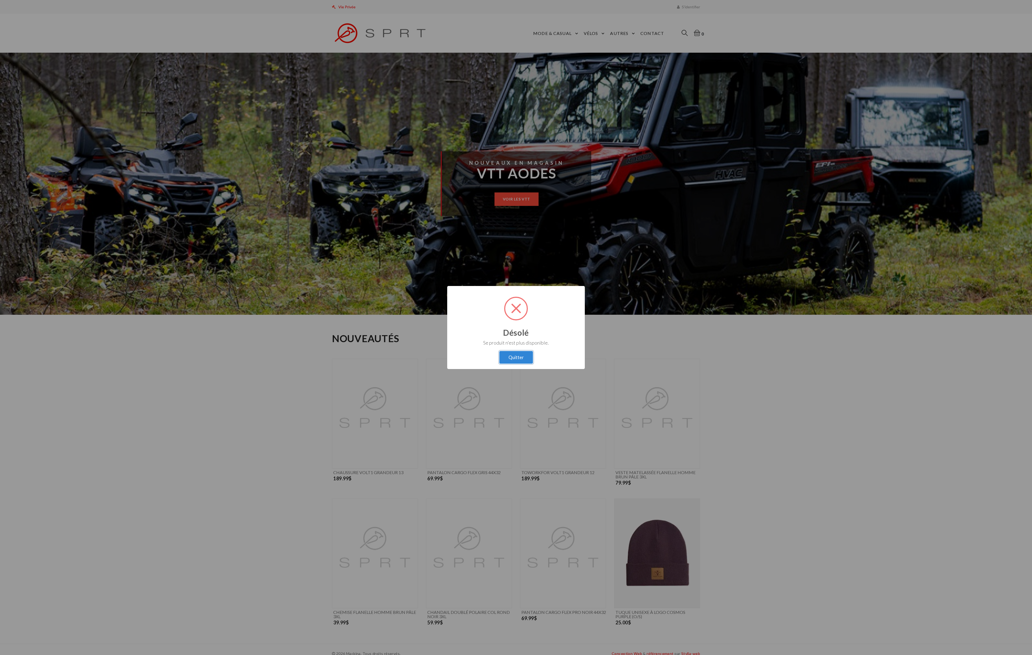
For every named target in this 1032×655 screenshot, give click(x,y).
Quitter (516, 357)
